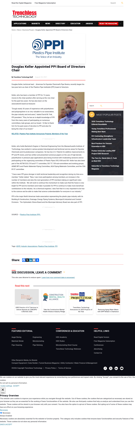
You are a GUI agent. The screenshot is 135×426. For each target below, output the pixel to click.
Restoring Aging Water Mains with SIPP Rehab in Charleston (108, 311)
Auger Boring (16, 337)
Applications (20, 23)
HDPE (18, 246)
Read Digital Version (101, 337)
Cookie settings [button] (6, 386)
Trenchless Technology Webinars (68, 349)
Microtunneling (38, 341)
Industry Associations (29, 246)
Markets (36, 23)
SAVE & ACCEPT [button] (6, 424)
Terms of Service (64, 368)
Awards (89, 23)
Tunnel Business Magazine (49, 363)
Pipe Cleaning (17, 345)
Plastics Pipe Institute (46, 246)
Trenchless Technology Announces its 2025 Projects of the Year (81, 310)
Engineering (37, 337)
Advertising (98, 349)
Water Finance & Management (85, 363)
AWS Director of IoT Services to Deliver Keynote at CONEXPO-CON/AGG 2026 (27, 310)
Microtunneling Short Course (66, 345)
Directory (60, 23)
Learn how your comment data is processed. (58, 277)
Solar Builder (33, 363)
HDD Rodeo (60, 341)
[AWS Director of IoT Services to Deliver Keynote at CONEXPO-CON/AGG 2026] (27, 297)
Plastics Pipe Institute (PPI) (30, 214)
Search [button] (122, 3)
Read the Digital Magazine (22, 3)
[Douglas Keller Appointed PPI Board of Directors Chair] (48, 48)
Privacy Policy (50, 368)
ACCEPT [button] (16, 386)
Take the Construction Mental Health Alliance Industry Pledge (54, 311)
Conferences (98, 345)
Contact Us (98, 353)
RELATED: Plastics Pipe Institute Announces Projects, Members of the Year (40, 134)
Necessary (6, 413)
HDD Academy (61, 337)
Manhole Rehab (18, 341)
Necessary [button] (4, 410)
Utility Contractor (67, 363)
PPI (56, 246)
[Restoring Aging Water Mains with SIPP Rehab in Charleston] (108, 297)
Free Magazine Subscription (45, 3)
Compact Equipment (19, 363)
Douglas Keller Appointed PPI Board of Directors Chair (48, 68)
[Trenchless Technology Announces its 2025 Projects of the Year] (81, 297)
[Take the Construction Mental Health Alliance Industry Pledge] (54, 297)
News (47, 23)
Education (75, 23)
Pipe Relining (38, 345)
